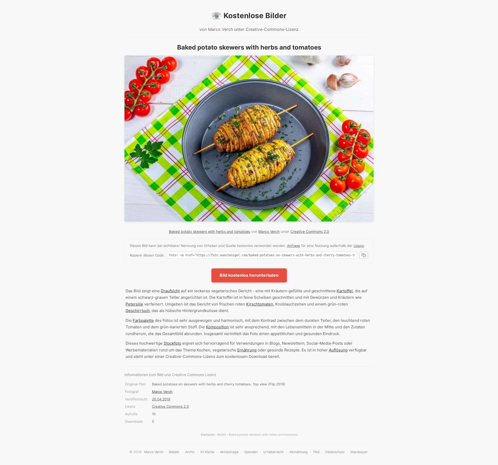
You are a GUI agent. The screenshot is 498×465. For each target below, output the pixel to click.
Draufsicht (170, 290)
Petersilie (134, 304)
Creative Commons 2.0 (309, 231)
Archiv (221, 434)
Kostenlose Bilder (255, 15)
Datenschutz (335, 452)
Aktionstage (229, 452)
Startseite (207, 434)
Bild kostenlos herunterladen (249, 275)
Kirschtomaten (259, 304)
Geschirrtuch (138, 310)
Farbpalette (143, 320)
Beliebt (174, 452)
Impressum (359, 452)
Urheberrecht (273, 452)
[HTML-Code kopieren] (363, 255)
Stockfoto (172, 343)
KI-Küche (207, 452)
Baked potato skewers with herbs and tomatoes (209, 231)
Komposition (217, 326)
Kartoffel (345, 290)
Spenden (251, 452)
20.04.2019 (161, 399)
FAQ (316, 452)
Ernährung (247, 350)
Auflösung (338, 350)
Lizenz (359, 246)
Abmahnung (298, 452)
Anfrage (293, 246)
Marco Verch (269, 231)
